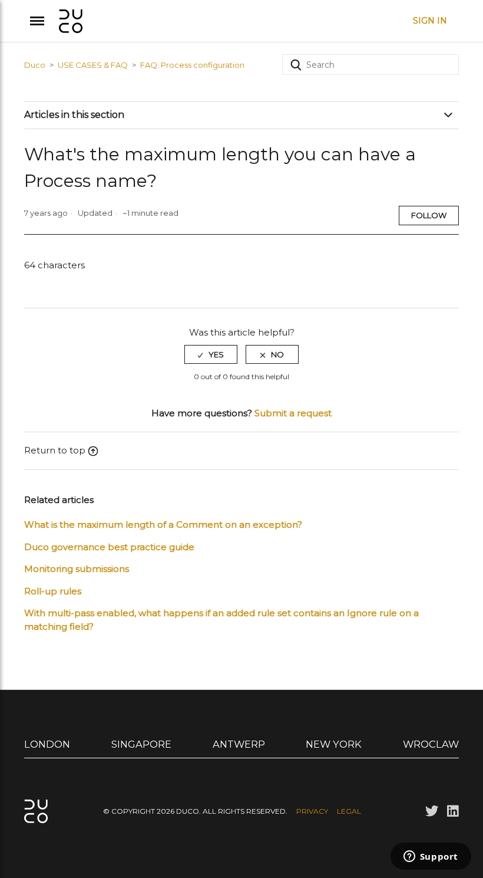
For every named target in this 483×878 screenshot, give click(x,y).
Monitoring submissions (76, 568)
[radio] (210, 354)
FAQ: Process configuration (192, 65)
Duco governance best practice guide (109, 547)
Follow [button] (428, 215)
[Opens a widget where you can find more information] (430, 857)
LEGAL (349, 811)
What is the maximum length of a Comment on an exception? (163, 524)
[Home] (70, 19)
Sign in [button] (430, 20)
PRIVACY (312, 811)
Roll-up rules (52, 591)
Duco (34, 65)
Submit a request (293, 413)
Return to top (54, 450)
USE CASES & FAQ (93, 65)
